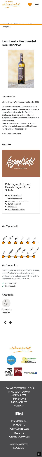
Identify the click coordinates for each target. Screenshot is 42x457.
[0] (30, 4)
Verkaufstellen (19, 428)
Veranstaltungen (19, 436)
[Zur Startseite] (11, 4)
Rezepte (19, 432)
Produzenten (19, 421)
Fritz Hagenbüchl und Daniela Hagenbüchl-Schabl (17, 187)
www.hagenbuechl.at (16, 209)
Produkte (19, 424)
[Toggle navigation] (37, 4)
